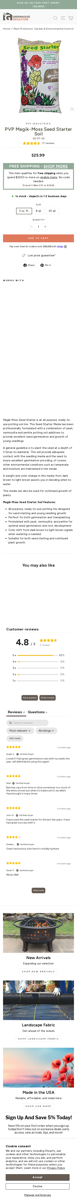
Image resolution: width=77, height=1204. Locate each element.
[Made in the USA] (38, 1068)
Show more (38, 890)
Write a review (47, 697)
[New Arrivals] (38, 933)
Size (38, 204)
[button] (38, 655)
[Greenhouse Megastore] (16, 16)
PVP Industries (38, 123)
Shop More (56, 166)
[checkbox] (14, 738)
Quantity (38, 220)
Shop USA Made (38, 1106)
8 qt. (39, 210)
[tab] (37, 712)
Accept (37, 1177)
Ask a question (30, 697)
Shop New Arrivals (38, 971)
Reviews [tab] (16, 712)
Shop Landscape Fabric (38, 1039)
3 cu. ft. (24, 210)
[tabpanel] (38, 808)
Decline (37, 1186)
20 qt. (52, 210)
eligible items (48, 177)
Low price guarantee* (42, 255)
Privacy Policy (56, 1168)
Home (6, 28)
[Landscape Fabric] (38, 1000)
